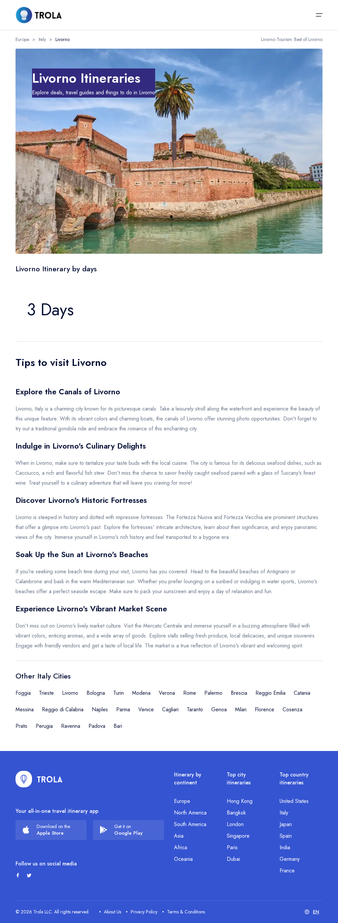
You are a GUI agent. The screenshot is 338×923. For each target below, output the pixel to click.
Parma (123, 709)
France (287, 870)
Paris (232, 847)
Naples (100, 709)
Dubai (233, 859)
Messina (25, 709)
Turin (118, 693)
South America (190, 824)
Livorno (70, 693)
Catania (302, 693)
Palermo (213, 693)
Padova (96, 726)
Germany (290, 859)
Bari (118, 726)
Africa (180, 847)
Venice (146, 709)
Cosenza (292, 709)
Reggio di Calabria (63, 709)
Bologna (95, 693)
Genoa (219, 709)
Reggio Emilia (270, 693)
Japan (286, 824)
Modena (141, 693)
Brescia (239, 693)
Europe (22, 39)
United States (294, 801)
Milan (241, 709)
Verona (167, 693)
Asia (179, 836)
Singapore (238, 836)
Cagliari (170, 709)
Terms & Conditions (186, 911)
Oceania (183, 859)
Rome (189, 693)
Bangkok (236, 812)
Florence (264, 709)
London (235, 824)
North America (190, 812)
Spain (286, 836)
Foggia (23, 693)
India (285, 847)
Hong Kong (240, 801)
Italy (42, 39)
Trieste (46, 693)
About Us (112, 911)
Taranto (195, 709)
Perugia (44, 726)
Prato (21, 726)
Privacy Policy (144, 911)
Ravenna (70, 726)
